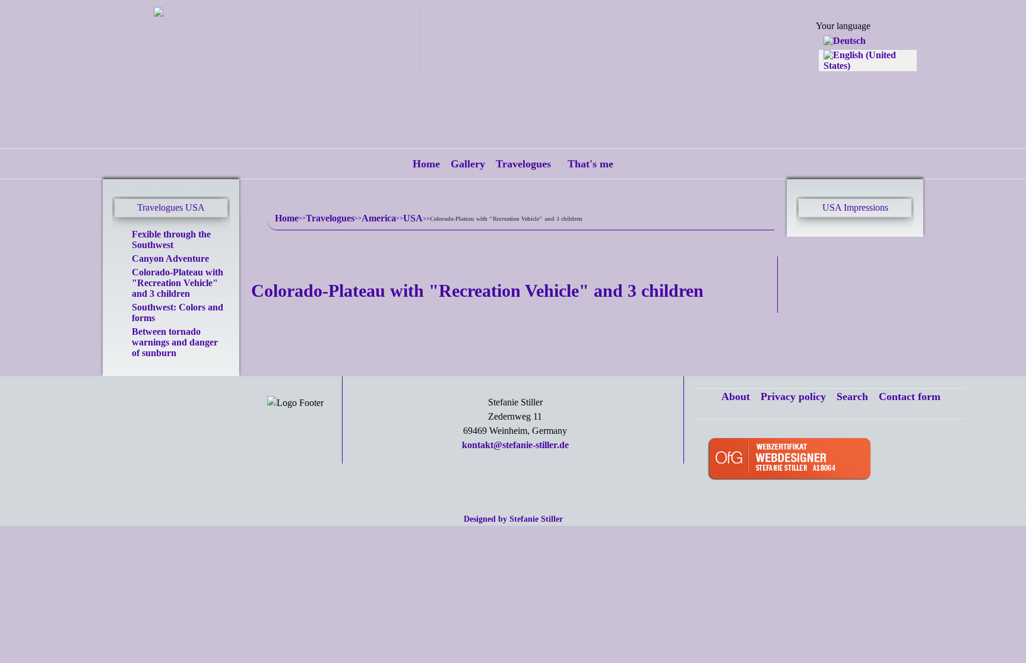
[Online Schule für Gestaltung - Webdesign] (833, 460)
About (735, 396)
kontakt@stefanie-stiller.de (515, 445)
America (379, 218)
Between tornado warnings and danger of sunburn (175, 342)
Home (426, 164)
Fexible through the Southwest (171, 239)
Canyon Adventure (170, 258)
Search (852, 396)
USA (413, 218)
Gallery (468, 164)
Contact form (909, 396)
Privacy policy (793, 396)
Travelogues (523, 164)
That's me (590, 164)
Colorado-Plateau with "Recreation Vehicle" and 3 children (177, 283)
